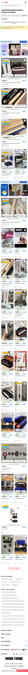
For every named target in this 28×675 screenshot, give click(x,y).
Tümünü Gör (23, 41)
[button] (2, 2)
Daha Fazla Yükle (14, 568)
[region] (14, 50)
